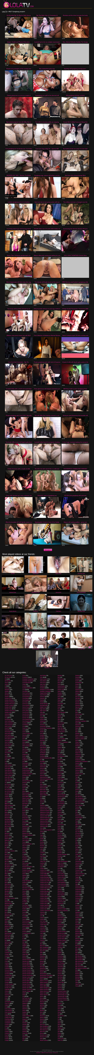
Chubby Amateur (9, 984)
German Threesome (27, 989)
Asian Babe (8, 768)
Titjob (76, 838)
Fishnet (24, 891)
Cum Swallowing (26, 719)
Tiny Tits (77, 831)
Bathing (7, 838)
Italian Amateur (43, 786)
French (24, 919)
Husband (42, 756)
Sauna (59, 951)
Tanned (77, 782)
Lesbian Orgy (43, 898)
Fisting (24, 893)
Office (59, 719)
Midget (41, 1003)
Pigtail (59, 800)
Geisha (24, 956)
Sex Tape (60, 979)
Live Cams (42, 921)
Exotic (23, 824)
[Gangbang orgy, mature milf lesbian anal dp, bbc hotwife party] (47, 187)
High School (43, 710)
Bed (6, 847)
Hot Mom (42, 738)
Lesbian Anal (43, 870)
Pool (59, 831)
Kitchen (42, 844)
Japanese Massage (45, 817)
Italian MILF (43, 789)
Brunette (7, 924)
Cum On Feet (25, 716)
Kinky (41, 840)
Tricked (77, 868)
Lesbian (42, 868)
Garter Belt (25, 954)
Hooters (42, 731)
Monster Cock (43, 1035)
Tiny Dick (77, 830)
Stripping (77, 744)
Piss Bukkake (61, 801)
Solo (76, 695)
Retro (59, 905)
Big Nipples (8, 866)
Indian (41, 763)
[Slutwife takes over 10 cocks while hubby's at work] (47, 240)
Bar (6, 831)
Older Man (60, 728)
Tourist (77, 851)
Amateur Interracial (9, 703)
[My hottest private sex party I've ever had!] (75, 160)
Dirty (23, 747)
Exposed (24, 830)
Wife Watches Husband (81, 968)
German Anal (25, 961)
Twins (76, 882)
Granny (24, 1026)
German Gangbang (27, 972)
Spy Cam (77, 716)
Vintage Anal (78, 917)
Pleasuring (60, 814)
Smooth (77, 677)
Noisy (59, 702)
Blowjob (7, 896)
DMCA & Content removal (46, 1052)
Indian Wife (43, 765)
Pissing (59, 807)
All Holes (7, 695)
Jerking (42, 831)
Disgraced (25, 754)
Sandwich (60, 947)
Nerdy (59, 696)
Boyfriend (7, 915)
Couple (6, 1038)
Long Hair (42, 928)
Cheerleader (8, 977)
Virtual (76, 921)
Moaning (42, 1019)
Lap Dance (43, 856)
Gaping (24, 951)
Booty (6, 910)
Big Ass (6, 858)
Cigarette (7, 989)
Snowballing (78, 682)
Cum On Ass (25, 712)
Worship (77, 977)
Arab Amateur (8, 758)
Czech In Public (26, 733)
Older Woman (61, 730)
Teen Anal (77, 794)
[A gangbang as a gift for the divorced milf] (47, 107)
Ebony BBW (25, 796)
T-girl (76, 777)
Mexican (42, 1001)
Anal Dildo (7, 730)
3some (6, 682)
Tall (76, 780)
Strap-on (77, 735)
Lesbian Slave (43, 903)
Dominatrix (25, 765)
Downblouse (25, 775)
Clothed (7, 1005)
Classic (6, 993)
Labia (41, 849)
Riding (59, 914)
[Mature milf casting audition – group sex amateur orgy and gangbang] (75, 534)
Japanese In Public (45, 812)
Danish (24, 737)
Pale (59, 761)
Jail (41, 803)
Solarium (77, 693)
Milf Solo (42, 1005)
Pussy (59, 870)
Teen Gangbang (79, 798)
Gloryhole (24, 1008)
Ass (6, 782)
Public (59, 859)
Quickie (59, 889)
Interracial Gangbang (45, 779)
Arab (6, 756)
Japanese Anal (43, 807)
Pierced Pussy (61, 796)
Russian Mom (61, 938)
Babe (6, 812)
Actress (6, 688)
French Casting (26, 924)
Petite (59, 786)
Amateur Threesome (10, 710)
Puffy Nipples (61, 865)
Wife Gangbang (79, 958)
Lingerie (42, 917)
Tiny (76, 828)
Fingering (24, 882)
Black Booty (8, 884)
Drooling (24, 782)
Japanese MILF (44, 816)
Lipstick (42, 919)
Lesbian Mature (44, 893)
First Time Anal (26, 887)
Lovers (41, 935)
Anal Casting (8, 721)
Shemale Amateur (62, 991)
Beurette (7, 856)
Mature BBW (43, 986)
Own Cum (60, 749)
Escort (24, 812)
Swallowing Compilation (81, 761)
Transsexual (78, 861)
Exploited (24, 828)
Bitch (6, 879)
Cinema (7, 991)
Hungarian (42, 754)
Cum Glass (25, 702)
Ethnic (24, 814)
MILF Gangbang (44, 947)
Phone (59, 789)
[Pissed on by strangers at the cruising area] (18, 80)
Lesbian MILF (43, 889)
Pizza (59, 809)
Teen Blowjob (78, 796)
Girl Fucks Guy (26, 998)
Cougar (7, 1036)
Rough (59, 922)
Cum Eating (25, 698)
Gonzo (24, 1017)
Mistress (42, 1017)
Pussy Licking (61, 877)
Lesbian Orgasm (44, 896)
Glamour (24, 1005)
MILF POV (42, 951)
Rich (59, 912)
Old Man (60, 726)
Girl (23, 996)
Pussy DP (60, 872)
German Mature (26, 980)
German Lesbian (26, 977)
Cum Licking (25, 710)
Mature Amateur (44, 982)
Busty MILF (7, 937)
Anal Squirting (8, 744)
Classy (6, 996)
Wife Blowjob (78, 956)
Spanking (77, 705)
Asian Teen (7, 780)
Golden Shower (26, 1015)
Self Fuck (60, 968)
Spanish (77, 703)
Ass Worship (8, 793)
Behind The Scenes (10, 851)
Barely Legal (8, 837)
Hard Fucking (43, 695)
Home (41, 723)
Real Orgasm (61, 894)
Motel (41, 1038)
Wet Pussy (78, 945)
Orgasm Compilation (63, 742)
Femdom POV (25, 872)
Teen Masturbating (80, 801)
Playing (59, 812)
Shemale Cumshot (62, 1000)
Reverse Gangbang (62, 910)
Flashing (24, 896)
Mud (59, 677)
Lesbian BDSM (44, 875)
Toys (76, 852)
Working (77, 973)
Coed (6, 1014)
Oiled (59, 721)
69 (5, 686)
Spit (76, 710)
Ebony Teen (25, 801)
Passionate (60, 772)
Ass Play (7, 787)
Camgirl (7, 954)
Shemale (60, 989)
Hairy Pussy (43, 682)
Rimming (60, 915)
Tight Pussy (78, 824)
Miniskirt (42, 1010)
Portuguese (60, 837)
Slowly (59, 1035)
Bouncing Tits (8, 914)
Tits (76, 840)
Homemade (43, 726)
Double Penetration (27, 773)
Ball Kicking (8, 823)
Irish (41, 782)
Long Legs (42, 929)
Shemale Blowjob (62, 998)
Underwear (78, 891)
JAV (41, 796)
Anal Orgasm (8, 738)
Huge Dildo (43, 751)
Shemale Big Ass (62, 993)
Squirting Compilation (80, 721)
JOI (41, 798)
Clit (5, 1000)
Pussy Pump (61, 880)
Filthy (23, 879)
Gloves (24, 1010)
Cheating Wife (8, 975)
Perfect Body (61, 779)
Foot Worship (25, 907)
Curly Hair (24, 728)
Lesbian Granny (44, 884)
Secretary (60, 959)
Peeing (59, 773)
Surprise (77, 758)
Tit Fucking (78, 833)
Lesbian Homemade (45, 886)
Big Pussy (7, 868)
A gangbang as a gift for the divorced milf (47, 95)
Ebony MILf (25, 800)
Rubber (59, 928)
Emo (23, 807)
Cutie (23, 730)
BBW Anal (7, 803)
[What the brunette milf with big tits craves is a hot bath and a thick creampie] (18, 534)
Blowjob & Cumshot (10, 898)
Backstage (7, 819)
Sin (58, 1019)
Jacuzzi (42, 801)
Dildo (23, 742)
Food (23, 903)
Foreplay (24, 910)
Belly (6, 852)
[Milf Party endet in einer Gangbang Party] (75, 400)
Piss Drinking (61, 803)
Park (59, 766)
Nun (59, 709)
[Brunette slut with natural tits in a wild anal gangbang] (47, 480)
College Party (8, 1017)
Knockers (42, 845)
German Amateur (26, 959)
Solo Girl (77, 696)
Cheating (7, 973)
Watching (77, 933)
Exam (23, 821)
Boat (6, 900)
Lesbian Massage (44, 891)
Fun (23, 935)
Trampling (77, 858)
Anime (6, 751)
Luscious (42, 940)
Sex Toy (60, 980)
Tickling (77, 819)
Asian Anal (7, 766)
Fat (23, 854)
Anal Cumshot (8, 726)
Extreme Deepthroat (27, 835)
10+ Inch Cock (8, 675)
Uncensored (78, 887)
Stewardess (78, 724)
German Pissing (26, 984)
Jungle (41, 838)
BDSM (6, 810)
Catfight (7, 965)
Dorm (23, 766)
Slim (59, 1031)
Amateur (7, 696)
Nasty (59, 684)
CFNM (6, 951)
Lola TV (4, 11)
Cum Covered (25, 693)
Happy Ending (43, 693)
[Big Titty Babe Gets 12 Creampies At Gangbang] (47, 27)
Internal (42, 773)
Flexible (24, 898)
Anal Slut (7, 742)
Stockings (77, 726)
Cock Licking (8, 1008)
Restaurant (60, 903)
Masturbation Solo (44, 977)
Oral (59, 737)
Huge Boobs (43, 747)
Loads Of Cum (43, 922)
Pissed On (60, 805)
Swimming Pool (79, 768)
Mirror (41, 1012)
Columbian (7, 1019)
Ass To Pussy (8, 791)
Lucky (41, 938)
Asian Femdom (8, 772)
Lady (41, 854)
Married (42, 963)
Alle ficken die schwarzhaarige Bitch (75, 175)
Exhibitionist (25, 823)
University (77, 896)
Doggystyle (25, 759)
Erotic (23, 810)
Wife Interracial (79, 963)
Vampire (77, 908)
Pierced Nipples (62, 794)
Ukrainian (77, 886)
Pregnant (60, 842)
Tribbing (77, 865)
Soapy (76, 684)
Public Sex (60, 863)
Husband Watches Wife (46, 758)
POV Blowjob (61, 756)
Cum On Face (25, 714)
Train (76, 856)
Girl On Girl (25, 1001)
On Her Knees (61, 731)
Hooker (42, 730)
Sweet (76, 765)
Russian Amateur (62, 931)
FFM (23, 837)
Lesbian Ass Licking (45, 872)
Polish (59, 828)
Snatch (77, 680)
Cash (6, 961)
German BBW (25, 963)
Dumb (23, 784)
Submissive (78, 754)
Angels (6, 747)
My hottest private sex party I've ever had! (75, 148)
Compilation (8, 1022)
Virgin (76, 919)
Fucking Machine (26, 933)
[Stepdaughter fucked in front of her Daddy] (47, 534)
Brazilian (7, 919)
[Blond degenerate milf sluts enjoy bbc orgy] (18, 294)
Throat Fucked (78, 817)
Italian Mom (43, 793)
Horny (41, 733)
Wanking (77, 931)
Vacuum (77, 907)
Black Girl (7, 887)
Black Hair (7, 889)
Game (23, 947)
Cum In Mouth (25, 705)
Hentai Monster (44, 703)
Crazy (23, 675)
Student (77, 749)
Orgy (59, 744)
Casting (7, 963)
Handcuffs (42, 686)
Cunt (23, 726)
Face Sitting (25, 840)
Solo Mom (77, 698)
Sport (76, 712)
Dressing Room (26, 780)
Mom (41, 1022)
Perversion (60, 782)
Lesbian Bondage (44, 877)
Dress (23, 779)
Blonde (6, 893)
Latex (41, 858)
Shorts (59, 1008)
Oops (59, 733)
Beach (6, 842)
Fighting (24, 875)
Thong (76, 814)
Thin (76, 812)
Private (59, 849)
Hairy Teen (42, 684)
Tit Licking (77, 835)
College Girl (8, 1015)
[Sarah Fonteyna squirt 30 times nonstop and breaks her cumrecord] (75, 347)
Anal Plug (7, 740)
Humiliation (43, 752)
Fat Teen (24, 859)
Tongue (77, 845)
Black (6, 882)
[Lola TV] (20, 4)
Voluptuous (78, 924)
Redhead (60, 898)
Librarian (42, 912)
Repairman (60, 901)
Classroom (7, 994)
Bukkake (7, 928)
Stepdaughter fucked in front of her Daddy (47, 522)
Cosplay (7, 1031)
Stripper (77, 742)
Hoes (41, 716)
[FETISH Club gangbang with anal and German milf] (75, 507)
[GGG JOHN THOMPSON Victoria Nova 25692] (75, 267)
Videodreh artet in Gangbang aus (47, 495)
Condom (7, 1024)
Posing (59, 838)
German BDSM (26, 965)
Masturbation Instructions (46, 975)
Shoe (59, 1001)
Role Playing (61, 917)
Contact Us (55, 1052)
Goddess (24, 1012)
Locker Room (43, 924)
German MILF (25, 979)
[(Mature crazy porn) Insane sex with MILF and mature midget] (18, 347)
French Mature (26, 926)
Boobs (6, 907)
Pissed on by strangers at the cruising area (18, 68)
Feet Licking (25, 863)
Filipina (24, 877)
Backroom (7, 816)
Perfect (59, 777)
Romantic (60, 921)
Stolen (76, 728)
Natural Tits (60, 689)
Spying (77, 717)
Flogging (24, 900)
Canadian (7, 956)
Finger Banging (26, 880)
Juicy (41, 837)
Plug (59, 816)
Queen (59, 887)
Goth (23, 1021)
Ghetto (24, 993)
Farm (23, 851)
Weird (76, 942)
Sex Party (60, 977)
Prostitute (60, 856)
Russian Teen (61, 942)
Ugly (76, 884)
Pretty (59, 844)
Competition (8, 1021)
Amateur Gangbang (10, 702)
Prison (59, 847)
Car (6, 958)
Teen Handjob (78, 800)
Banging (7, 830)
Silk (58, 1017)
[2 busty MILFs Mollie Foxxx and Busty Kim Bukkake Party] (75, 134)
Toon (76, 847)
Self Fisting (60, 966)
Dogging (24, 758)
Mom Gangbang (44, 1026)
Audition (7, 796)
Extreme (24, 831)
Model (41, 1021)
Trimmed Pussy (79, 870)
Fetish (23, 873)
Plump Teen (61, 821)
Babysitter (7, 814)
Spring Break (78, 714)
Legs (41, 866)
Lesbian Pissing (44, 900)
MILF (41, 944)
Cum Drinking (25, 696)
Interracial (42, 775)
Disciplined (25, 751)
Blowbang (7, 894)
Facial (23, 842)
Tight (76, 823)
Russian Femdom (62, 935)
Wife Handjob (78, 959)
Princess (60, 845)
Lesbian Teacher (44, 907)
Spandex (77, 702)
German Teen (25, 987)
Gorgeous (24, 1019)
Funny (24, 937)
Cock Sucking (8, 1012)
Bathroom (7, 840)
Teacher (77, 789)
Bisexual (7, 877)
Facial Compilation (27, 844)
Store (76, 730)
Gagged (24, 944)
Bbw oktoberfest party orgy (47, 68)
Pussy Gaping (61, 875)
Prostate (60, 852)
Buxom (6, 945)
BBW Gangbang (9, 805)
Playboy (60, 810)
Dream (24, 777)
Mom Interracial (44, 1029)
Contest (7, 1026)
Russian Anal (61, 933)
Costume (7, 1033)
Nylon (59, 714)
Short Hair (60, 1007)
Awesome (7, 800)
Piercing (60, 798)
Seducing (60, 961)
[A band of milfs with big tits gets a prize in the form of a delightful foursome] (75, 374)
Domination (25, 763)
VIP (76, 903)
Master (41, 972)
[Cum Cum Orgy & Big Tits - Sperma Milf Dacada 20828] (47, 160)
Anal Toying (8, 745)
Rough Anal (61, 924)
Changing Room (9, 972)
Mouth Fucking (43, 1040)
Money (41, 1033)
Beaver (6, 845)
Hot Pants (42, 740)
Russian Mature (62, 937)
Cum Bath (24, 691)
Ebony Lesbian (26, 798)
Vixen (76, 922)
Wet (76, 944)
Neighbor (60, 695)
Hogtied (42, 717)
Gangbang (25, 949)
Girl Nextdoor (25, 1000)
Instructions (43, 772)
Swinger (77, 772)
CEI (6, 949)
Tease (76, 791)
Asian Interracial (9, 773)
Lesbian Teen (43, 908)
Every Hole (25, 817)
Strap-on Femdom (79, 737)
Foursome (24, 914)
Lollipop (42, 926)
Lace (41, 851)
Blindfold (7, 891)
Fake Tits (24, 845)
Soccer (77, 686)
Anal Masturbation (9, 737)
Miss (41, 1014)
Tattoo (76, 786)
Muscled (60, 680)
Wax (76, 937)
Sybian (77, 775)
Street (76, 740)
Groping (24, 1031)
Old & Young (61, 723)
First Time (24, 886)
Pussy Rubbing (61, 882)
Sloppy (59, 1033)
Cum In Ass (25, 703)
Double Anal (25, 768)
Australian (7, 798)
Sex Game (60, 975)
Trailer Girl (78, 854)
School (59, 954)
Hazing (42, 700)
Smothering (78, 679)
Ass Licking (7, 786)
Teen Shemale (79, 805)
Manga (42, 961)
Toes (76, 842)
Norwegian (60, 703)
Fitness (24, 894)
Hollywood (42, 721)
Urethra (77, 901)
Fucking (24, 931)
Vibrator (77, 914)
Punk (59, 868)
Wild (76, 970)
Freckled (24, 917)
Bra (6, 917)
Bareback (7, 833)
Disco (23, 752)
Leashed (42, 863)
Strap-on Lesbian (79, 738)
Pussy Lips (60, 879)
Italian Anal (43, 787)
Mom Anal (42, 1024)
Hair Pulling (43, 675)
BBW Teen (7, 807)
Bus (6, 929)
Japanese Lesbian (44, 814)
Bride (6, 921)
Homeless (42, 724)
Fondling (24, 901)
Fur (23, 938)
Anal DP (7, 728)
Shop (59, 1005)
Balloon (7, 828)
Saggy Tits (60, 945)
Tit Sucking (78, 837)
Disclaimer (38, 1052)
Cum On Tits (25, 717)
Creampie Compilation (28, 679)
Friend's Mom (25, 929)
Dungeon (24, 786)
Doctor (24, 756)
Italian (41, 784)
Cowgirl (7, 1040)
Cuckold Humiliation (27, 688)
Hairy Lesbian (43, 679)
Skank (59, 1022)
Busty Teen (7, 938)
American (7, 716)
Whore (77, 951)
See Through (61, 963)
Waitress (77, 929)
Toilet (76, 844)
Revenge (60, 907)
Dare (23, 738)
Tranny (77, 859)
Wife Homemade (79, 961)
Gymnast (24, 1036)
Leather (42, 865)
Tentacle (77, 809)
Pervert (59, 784)
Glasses (24, 1007)
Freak (23, 915)
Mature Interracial (44, 991)
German (24, 958)
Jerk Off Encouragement (46, 830)
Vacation (77, 905)
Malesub (42, 959)
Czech (24, 731)
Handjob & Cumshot (45, 689)
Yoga (76, 982)
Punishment (61, 866)
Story (76, 731)
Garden (24, 952)
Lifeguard (42, 914)
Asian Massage (8, 779)
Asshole (7, 794)
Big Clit (6, 861)
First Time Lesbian (27, 889)
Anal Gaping (8, 735)
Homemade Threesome (46, 728)
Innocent (42, 768)
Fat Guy (24, 856)
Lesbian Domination (45, 879)
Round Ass (60, 926)
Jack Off (42, 800)
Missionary (42, 1015)
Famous (24, 847)
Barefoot (7, 835)
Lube (41, 937)
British (6, 922)
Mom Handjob (43, 1028)
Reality (59, 896)
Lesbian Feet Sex (44, 882)
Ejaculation (25, 803)
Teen (76, 793)
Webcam (77, 938)
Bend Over (7, 854)
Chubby (7, 982)
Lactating (42, 852)
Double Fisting (26, 772)
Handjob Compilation (45, 691)
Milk (41, 1008)
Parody (59, 768)
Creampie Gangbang (27, 680)
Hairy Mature (43, 680)
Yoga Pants (78, 984)
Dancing (24, 735)
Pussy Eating (61, 873)
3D (5, 679)
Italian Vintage (43, 794)
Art (5, 761)
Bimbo (6, 875)
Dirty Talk (24, 749)
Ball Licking (8, 824)
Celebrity (7, 968)
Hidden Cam (43, 707)
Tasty (76, 784)
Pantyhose (60, 765)
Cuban (24, 684)
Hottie (41, 744)
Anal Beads (8, 719)
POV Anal (60, 754)
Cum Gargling (25, 700)
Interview (42, 780)
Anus (6, 754)
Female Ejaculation (27, 866)
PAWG (59, 751)
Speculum (77, 707)
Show (59, 1010)
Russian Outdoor (62, 940)
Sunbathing (78, 756)
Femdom (24, 868)
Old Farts (60, 724)
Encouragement (26, 809)
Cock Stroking (8, 1010)
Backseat (7, 817)
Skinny (59, 1024)
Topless (77, 849)
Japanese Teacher (44, 823)
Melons (42, 996)
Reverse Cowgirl (62, 908)
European (24, 816)
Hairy (41, 677)
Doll (23, 761)
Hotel (41, 742)
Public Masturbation (63, 861)
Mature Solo (43, 993)
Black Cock (7, 886)
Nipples (60, 700)
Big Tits (6, 870)
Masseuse (42, 968)
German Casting (26, 966)
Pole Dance (61, 824)
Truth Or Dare (78, 875)
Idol (41, 759)
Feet (23, 861)
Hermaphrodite (44, 705)
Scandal (60, 952)
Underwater (78, 889)
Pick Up (60, 793)
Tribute (77, 866)
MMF (41, 952)
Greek (23, 1028)
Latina (41, 859)
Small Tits (60, 1040)
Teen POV (77, 803)
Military (42, 1007)
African (6, 693)
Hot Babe (42, 737)
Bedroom (7, 849)
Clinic (6, 998)
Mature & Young (44, 980)
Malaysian (42, 956)
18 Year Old (8, 677)
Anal (6, 717)
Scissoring (60, 956)
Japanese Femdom (45, 810)
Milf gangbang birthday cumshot (75, 95)
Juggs (41, 835)
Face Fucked (25, 838)
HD (23, 1040)
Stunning (77, 751)
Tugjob (77, 877)
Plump (59, 819)
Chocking (7, 980)
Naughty (60, 693)
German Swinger (26, 986)
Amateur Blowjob (9, 700)
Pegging (60, 775)
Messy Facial (43, 1000)
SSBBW (60, 944)
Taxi (76, 787)
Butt (6, 940)
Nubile (59, 705)
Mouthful (60, 675)
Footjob (24, 908)
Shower (60, 1012)
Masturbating (43, 973)
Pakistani (60, 759)
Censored (7, 970)
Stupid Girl (78, 752)
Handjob (42, 688)
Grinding (24, 1029)
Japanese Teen (44, 824)
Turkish (77, 879)
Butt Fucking (8, 942)
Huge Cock (43, 749)
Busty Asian (8, 935)
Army (6, 759)
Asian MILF (7, 777)
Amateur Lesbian (9, 705)
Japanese (42, 805)
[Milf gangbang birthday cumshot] (75, 107)
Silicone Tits (61, 1015)
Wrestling (77, 979)
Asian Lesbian (8, 775)
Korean (42, 847)
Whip (76, 949)
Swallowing (78, 759)
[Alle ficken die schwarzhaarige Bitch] (75, 187)
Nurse (59, 710)
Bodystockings (8, 903)
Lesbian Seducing (44, 901)
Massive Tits (43, 970)
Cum (23, 689)
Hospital (42, 735)
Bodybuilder (8, 901)
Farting (24, 852)
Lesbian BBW (43, 873)
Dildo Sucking (25, 745)
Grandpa (24, 1024)
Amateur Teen (8, 709)
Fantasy (24, 849)
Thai (76, 810)
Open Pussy (61, 735)
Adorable (7, 689)
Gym (23, 1035)
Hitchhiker (42, 714)
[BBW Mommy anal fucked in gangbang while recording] (75, 294)
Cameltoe (7, 952)
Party (59, 770)
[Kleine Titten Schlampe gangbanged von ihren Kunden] (18, 267)
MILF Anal (42, 945)
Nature (59, 691)
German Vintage (26, 991)
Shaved (60, 986)
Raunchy (60, 891)
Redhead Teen (61, 900)
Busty (6, 931)
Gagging (24, 945)
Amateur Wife (8, 712)
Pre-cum (60, 840)
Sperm (77, 709)
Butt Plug (7, 944)
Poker (59, 823)
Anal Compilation (9, 723)
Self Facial (60, 965)
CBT (6, 947)
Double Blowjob (26, 770)
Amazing (7, 714)
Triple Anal (78, 872)
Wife (76, 952)
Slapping (60, 1028)
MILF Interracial (44, 949)
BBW (6, 801)
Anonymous (8, 752)
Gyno (23, 1038)
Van (76, 910)
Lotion (41, 933)
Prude (59, 858)
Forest (24, 912)
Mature (42, 979)
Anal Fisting (8, 733)
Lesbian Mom (43, 894)
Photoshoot (60, 791)
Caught (6, 966)
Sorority (77, 700)
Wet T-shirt (78, 947)
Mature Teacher (44, 994)
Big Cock (7, 863)
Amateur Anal (8, 698)
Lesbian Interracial (44, 887)
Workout (77, 975)
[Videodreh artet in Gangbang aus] (47, 507)
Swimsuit (77, 770)
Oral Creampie (61, 738)
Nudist (59, 707)
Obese (59, 717)
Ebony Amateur (26, 793)
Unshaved (77, 898)
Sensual (60, 972)
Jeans (41, 828)
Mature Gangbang (44, 987)
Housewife (42, 745)
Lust (41, 942)
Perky (59, 780)
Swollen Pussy (79, 773)
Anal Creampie (8, 724)
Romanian (60, 919)
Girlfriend (24, 1003)
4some (6, 684)
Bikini (6, 873)
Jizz (41, 833)
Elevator (24, 805)
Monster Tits (43, 1036)
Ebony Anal (25, 794)
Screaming (60, 958)
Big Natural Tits (8, 865)
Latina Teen (43, 861)
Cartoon (7, 959)
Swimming (78, 766)
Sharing (60, 984)
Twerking (77, 880)
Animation (7, 749)
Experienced (25, 826)
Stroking (77, 745)
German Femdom (26, 970)
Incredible (42, 761)
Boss (6, 912)
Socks (76, 688)
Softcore (77, 691)
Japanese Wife (43, 826)
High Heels (43, 709)
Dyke (23, 789)
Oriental (60, 745)
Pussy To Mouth (62, 886)
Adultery (7, 691)
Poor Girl (60, 833)
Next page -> (48, 550)
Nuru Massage (61, 712)
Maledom (42, 958)
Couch (6, 1035)
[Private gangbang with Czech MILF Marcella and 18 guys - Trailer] (18, 427)
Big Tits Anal (8, 872)
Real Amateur (61, 893)
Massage (42, 966)
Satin (59, 949)
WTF (76, 928)
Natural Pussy (61, 688)
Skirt (59, 1026)
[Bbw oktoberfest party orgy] (47, 80)
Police (59, 826)
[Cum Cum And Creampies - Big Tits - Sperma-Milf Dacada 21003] (18, 374)
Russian (60, 929)
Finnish (24, 884)
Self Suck (60, 970)
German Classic (26, 968)
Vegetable (77, 912)
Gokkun (24, 1014)
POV (59, 752)
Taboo (76, 779)
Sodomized (78, 689)
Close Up (7, 1003)
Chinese (7, 979)
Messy (41, 998)
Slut (59, 1036)
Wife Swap (78, 965)
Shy (59, 1014)
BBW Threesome (9, 809)
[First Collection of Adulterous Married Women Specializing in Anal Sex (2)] (47, 347)
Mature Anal (43, 984)
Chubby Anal (8, 986)
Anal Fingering (8, 731)
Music (59, 682)
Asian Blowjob (8, 770)
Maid (41, 954)
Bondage (7, 905)
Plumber (60, 817)
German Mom (25, 982)
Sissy (59, 1021)
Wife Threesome (79, 966)
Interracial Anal (43, 777)
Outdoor (60, 747)
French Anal (25, 922)
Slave (59, 1029)
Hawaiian (42, 698)
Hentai (41, 702)
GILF (23, 942)
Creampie (24, 677)
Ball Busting (8, 821)
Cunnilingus (25, 724)
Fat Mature (25, 858)
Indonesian (43, 766)
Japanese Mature (44, 819)
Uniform (77, 894)
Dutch (23, 787)
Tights (76, 826)
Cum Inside (25, 709)
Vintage (77, 915)
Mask (41, 965)
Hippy (41, 712)
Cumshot (24, 723)
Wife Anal (77, 954)
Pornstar (60, 835)
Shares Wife (61, 982)
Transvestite (78, 863)
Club (6, 1007)
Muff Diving (60, 679)
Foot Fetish (25, 905)
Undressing (78, 893)
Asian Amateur (8, 765)
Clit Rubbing (8, 1001)
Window (77, 972)
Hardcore (42, 696)
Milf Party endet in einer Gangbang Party (75, 388)
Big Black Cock (8, 859)
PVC (59, 758)
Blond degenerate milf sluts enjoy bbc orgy (18, 282)
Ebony (24, 791)
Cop (6, 1028)
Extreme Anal (25, 833)
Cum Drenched (26, 695)
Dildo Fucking (25, 744)
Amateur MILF (8, 707)
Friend (24, 928)
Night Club (60, 698)
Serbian (60, 973)
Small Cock (60, 1038)
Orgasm (60, 740)
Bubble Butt (8, 926)
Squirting (77, 719)
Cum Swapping (26, 721)
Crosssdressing (26, 682)
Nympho (60, 716)
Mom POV (42, 1031)
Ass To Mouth (8, 789)
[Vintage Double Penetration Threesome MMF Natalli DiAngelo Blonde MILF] (75, 320)
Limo (41, 915)
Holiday (42, 719)
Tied (76, 821)
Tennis (77, 807)
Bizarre (6, 880)
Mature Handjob (44, 989)
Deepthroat (25, 740)
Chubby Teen (8, 987)
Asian (6, 763)
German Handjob (26, 973)
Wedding (77, 940)
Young (76, 986)
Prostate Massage (62, 854)
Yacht (76, 980)
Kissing (42, 842)
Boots (6, 908)
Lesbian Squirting (44, 905)
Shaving (60, 987)
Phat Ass (60, 787)
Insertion (42, 770)
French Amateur (26, 921)
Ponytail (60, 830)
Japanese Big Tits (44, 809)
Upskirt (77, 900)
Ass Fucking (8, 784)
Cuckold (24, 686)
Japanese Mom (44, 821)
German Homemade (27, 975)
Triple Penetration (79, 873)
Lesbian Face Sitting (45, 880)
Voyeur (77, 926)
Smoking (77, 675)
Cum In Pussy (25, 707)
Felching (24, 865)
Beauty (6, 844)
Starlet (76, 723)
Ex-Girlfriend (25, 819)
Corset (6, 1029)
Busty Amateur (8, 933)
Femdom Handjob (26, 870)
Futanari (24, 940)
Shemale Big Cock (62, 994)
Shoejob (60, 1003)
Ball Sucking (8, 826)
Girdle (23, 994)
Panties (59, 763)
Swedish (77, 763)
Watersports (78, 935)
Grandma (24, 1022)
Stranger (77, 733)
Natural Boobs (61, 686)
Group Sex (25, 1033)
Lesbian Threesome (45, 910)
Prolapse (60, 851)
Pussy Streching (62, 884)
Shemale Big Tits (62, 996)
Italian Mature (43, 791)
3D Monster (8, 680)
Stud (76, 747)
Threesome (78, 816)
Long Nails (42, 931)
